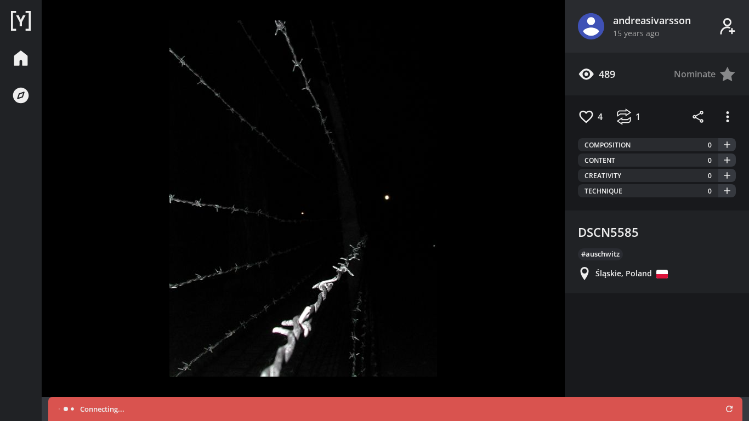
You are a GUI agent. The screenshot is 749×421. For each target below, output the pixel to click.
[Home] (20, 20)
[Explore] (20, 95)
